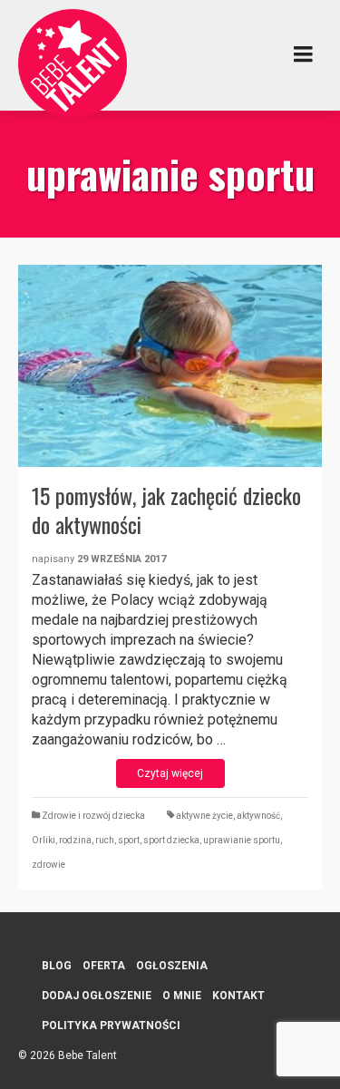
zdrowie (48, 865)
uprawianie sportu (241, 840)
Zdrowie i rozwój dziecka (93, 816)
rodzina (75, 840)
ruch (104, 840)
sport (129, 840)
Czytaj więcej (170, 773)
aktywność (258, 816)
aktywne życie (204, 816)
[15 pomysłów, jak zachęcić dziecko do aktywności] (170, 366)
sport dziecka (171, 840)
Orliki (43, 840)
